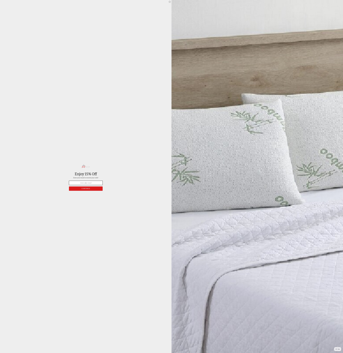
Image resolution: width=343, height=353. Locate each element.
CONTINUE (85, 188)
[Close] (170, 2)
